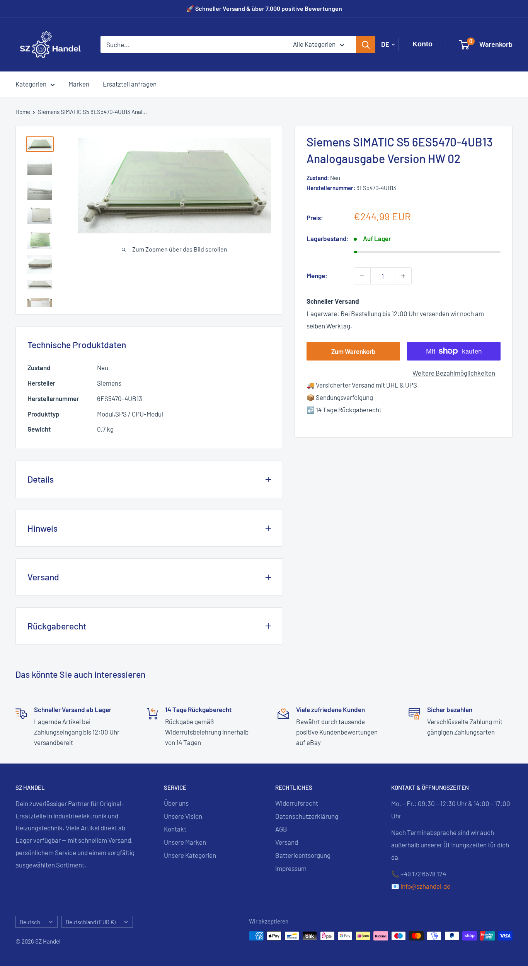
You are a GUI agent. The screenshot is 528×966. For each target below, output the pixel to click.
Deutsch (30, 922)
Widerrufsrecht (296, 803)
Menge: (317, 275)
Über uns (176, 803)
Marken (78, 84)
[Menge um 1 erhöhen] (403, 276)
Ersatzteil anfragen (130, 84)
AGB (281, 829)
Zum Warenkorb (353, 351)
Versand (286, 842)
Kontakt (175, 829)
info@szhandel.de (425, 886)
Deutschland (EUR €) (91, 922)
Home (22, 111)
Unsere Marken (185, 842)
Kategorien (30, 84)
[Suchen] (365, 44)
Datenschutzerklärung (306, 816)
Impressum (291, 868)
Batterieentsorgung (302, 855)
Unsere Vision (183, 816)
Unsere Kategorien (190, 855)
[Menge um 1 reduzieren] (362, 276)
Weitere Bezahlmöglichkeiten (453, 373)
